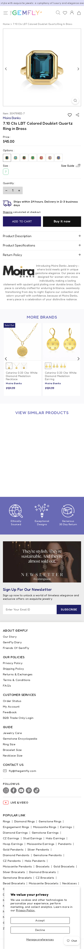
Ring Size (9, 744)
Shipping (8, 212)
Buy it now (62, 221)
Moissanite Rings (44, 827)
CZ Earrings (11, 838)
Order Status (12, 701)
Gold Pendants (13, 849)
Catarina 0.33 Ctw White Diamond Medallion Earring (61, 376)
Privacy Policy (12, 663)
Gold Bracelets (64, 866)
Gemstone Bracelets (17, 877)
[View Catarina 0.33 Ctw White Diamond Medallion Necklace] (22, 341)
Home (6, 24)
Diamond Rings (24, 821)
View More (31, 461)
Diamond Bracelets (42, 872)
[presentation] (6, 359)
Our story (10, 636)
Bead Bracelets (14, 883)
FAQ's (7, 685)
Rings (6, 821)
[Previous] (6, 69)
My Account (11, 706)
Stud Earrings (32, 838)
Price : (7, 136)
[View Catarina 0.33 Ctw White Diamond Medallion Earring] (61, 341)
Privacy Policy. (25, 910)
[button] (79, 13)
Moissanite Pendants (17, 866)
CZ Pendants (12, 861)
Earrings (66, 827)
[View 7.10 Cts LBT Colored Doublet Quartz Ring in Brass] (22, 437)
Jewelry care (12, 733)
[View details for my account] (72, 15)
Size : (38, 165)
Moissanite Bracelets (43, 883)
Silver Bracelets (14, 872)
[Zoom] (75, 100)
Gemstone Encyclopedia (20, 738)
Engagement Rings (16, 827)
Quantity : (9, 183)
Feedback (10, 712)
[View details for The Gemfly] (24, 13)
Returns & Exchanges (18, 674)
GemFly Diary (12, 642)
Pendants (64, 844)
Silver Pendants (38, 849)
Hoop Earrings (13, 844)
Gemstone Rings (50, 821)
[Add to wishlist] (69, 115)
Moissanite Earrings (41, 844)
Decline (40, 930)
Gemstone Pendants (47, 855)
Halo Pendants (35, 861)
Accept (40, 920)
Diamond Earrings (15, 832)
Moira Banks (14, 383)
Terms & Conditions (16, 680)
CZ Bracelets (45, 877)
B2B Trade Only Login (18, 718)
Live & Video (19, 802)
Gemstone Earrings (45, 832)
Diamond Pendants (16, 855)
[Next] (78, 69)
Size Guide (67, 165)
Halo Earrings (55, 838)
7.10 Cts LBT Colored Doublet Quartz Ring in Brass (21, 471)
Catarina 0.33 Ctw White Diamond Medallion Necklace (22, 376)
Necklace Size (13, 755)
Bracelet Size (12, 750)
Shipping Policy (13, 668)
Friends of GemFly (16, 648)
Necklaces (69, 883)
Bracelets (43, 866)
